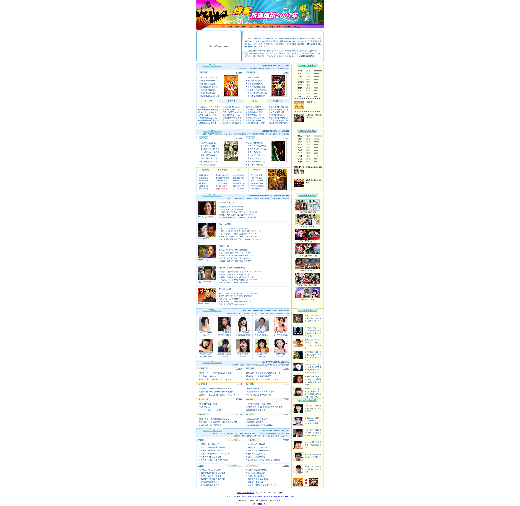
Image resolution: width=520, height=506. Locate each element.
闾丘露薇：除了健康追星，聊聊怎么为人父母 (218, 422)
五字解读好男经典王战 (257, 93)
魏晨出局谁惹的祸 (208, 93)
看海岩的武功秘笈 (222, 175)
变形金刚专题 (203, 189)
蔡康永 (300, 150)
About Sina (236, 496)
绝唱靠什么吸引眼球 (254, 120)
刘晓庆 (300, 76)
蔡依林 (300, 136)
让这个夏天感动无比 (208, 155)
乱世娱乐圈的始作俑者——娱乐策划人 (233, 218)
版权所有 (263, 504)
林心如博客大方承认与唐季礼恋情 (205, 355)
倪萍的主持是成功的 (256, 454)
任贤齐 (300, 162)
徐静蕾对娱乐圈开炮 (226, 207)
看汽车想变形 (203, 178)
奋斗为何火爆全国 (239, 189)
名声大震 (231, 101)
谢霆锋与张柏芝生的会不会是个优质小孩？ (217, 395)
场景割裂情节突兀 (257, 181)
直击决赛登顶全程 (253, 115)
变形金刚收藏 (203, 175)
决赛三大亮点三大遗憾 (208, 115)
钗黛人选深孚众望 (276, 112)
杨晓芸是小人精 (239, 183)
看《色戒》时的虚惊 (256, 155)
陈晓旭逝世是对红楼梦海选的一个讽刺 (262, 379)
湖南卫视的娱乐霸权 (231, 107)
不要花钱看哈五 (256, 178)
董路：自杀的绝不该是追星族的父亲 (214, 419)
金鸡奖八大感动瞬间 (256, 457)
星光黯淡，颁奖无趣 (256, 473)
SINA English (275, 496)
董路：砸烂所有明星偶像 (228, 304)
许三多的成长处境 (208, 143)
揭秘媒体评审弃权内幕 (231, 118)
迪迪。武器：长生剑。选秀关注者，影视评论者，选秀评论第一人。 (313, 318)
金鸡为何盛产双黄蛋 (256, 444)
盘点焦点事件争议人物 (278, 120)
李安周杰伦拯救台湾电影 (258, 479)
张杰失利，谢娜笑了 (207, 112)
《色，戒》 (251, 138)
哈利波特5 (257, 170)
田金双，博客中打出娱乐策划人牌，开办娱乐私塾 (313, 469)
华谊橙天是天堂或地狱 (257, 90)
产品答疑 (292, 496)
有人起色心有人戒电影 (257, 146)
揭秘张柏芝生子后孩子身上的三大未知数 (216, 392)
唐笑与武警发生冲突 (280, 355)
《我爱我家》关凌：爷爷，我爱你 (260, 392)
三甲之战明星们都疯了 (231, 112)
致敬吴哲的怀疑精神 (208, 158)
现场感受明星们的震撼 (231, 123)
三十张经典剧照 (221, 183)
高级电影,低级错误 (255, 158)
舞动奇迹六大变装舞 (207, 123)
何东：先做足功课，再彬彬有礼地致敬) (233, 234)
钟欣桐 (300, 156)
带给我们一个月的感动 (208, 107)
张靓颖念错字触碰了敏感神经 (212, 473)
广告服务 (244, 496)
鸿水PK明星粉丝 (226, 268)
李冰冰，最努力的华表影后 (211, 451)
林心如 (300, 147)
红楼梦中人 (278, 101)
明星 (251, 27)
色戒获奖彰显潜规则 (256, 476)
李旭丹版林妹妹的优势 (278, 110)
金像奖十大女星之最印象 (210, 476)
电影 (258, 27)
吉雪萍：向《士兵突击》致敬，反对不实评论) (235, 231)
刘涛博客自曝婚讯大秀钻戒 (205, 333)
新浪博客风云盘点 (208, 84)
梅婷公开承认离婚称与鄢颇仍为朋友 (224, 333)
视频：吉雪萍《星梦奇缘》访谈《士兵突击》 (235, 239)
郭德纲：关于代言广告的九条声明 (231, 296)
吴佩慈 (300, 139)
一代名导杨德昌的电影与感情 (258, 404)
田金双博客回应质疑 (226, 209)
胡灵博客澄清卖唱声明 (243, 355)
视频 (244, 27)
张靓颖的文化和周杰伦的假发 (212, 479)
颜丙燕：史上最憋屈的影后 (259, 451)
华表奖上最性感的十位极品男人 (213, 447)
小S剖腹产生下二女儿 (208, 404)
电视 (265, 27)
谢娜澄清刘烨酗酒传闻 (262, 355)
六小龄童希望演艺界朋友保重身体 (260, 425)
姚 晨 (300, 94)
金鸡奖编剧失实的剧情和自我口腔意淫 (264, 460)
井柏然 (300, 88)
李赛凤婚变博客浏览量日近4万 (262, 333)
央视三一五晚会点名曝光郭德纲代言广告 (233, 293)
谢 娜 (300, 91)
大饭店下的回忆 (221, 181)
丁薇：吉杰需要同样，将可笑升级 (231, 253)
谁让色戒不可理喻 (255, 165)
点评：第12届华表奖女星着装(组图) (215, 454)
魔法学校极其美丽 (257, 183)
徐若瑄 (300, 159)
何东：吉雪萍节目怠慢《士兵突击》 (232, 228)
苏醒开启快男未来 (208, 90)
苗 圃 (300, 74)
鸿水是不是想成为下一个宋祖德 (230, 283)
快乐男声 (203, 72)
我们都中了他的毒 (208, 146)
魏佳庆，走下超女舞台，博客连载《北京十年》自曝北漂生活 (313, 420)
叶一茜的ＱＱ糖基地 (207, 376)
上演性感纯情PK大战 (231, 115)
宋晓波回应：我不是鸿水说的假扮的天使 (233, 280)
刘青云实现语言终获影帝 (210, 470)
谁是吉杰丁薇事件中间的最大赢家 (231, 261)
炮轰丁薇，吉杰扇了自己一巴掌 (230, 258)
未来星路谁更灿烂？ (256, 84)
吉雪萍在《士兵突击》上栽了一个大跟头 (233, 236)
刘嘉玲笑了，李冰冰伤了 (258, 447)
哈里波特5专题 (256, 189)
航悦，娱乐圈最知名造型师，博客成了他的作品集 (313, 445)
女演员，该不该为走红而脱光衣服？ (263, 485)
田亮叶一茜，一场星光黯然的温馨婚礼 (215, 373)
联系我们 (251, 496)
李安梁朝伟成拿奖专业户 (258, 482)
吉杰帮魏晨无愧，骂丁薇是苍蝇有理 (232, 255)
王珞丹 (300, 96)
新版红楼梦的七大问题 (278, 107)
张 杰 (300, 79)
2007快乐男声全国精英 (209, 81)
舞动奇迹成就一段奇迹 (208, 110)
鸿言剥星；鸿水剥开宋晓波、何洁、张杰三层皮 (236, 272)
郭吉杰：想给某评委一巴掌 (228, 250)
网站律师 (267, 496)
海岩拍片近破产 (221, 186)
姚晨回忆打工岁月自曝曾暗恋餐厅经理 (243, 333)
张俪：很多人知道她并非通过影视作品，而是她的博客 (313, 408)
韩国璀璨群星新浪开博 (314, 167)
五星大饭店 (222, 170)
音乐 (237, 27)
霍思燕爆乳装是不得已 (209, 485)
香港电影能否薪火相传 (209, 482)
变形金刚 (205, 170)
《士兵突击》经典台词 (209, 152)
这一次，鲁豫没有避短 (231, 120)
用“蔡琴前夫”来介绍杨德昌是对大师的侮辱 (264, 407)
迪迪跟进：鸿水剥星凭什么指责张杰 (232, 277)
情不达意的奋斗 (239, 178)
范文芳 (300, 153)
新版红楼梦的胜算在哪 (278, 118)
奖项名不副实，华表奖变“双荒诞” (214, 460)
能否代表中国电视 (222, 178)
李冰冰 (300, 71)
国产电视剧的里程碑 (208, 162)
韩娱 (272, 27)
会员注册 (284, 496)
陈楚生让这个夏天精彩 (209, 87)
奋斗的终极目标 (239, 175)
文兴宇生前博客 (253, 389)
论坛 (230, 27)
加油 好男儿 (251, 72)
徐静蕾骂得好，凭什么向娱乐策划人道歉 (233, 212)
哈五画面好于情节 (257, 186)
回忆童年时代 (203, 183)
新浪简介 (228, 496)
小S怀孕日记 (204, 407)
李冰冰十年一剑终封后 (209, 444)
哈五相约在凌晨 (256, 175)
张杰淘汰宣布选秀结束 (209, 96)
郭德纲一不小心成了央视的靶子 (230, 301)
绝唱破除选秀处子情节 (255, 123)
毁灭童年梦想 (203, 181)
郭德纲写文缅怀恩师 (254, 422)
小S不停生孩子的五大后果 (210, 410)
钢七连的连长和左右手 (209, 149)
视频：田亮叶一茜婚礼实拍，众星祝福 (215, 379)
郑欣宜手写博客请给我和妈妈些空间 (280, 333)
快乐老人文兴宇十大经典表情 (258, 395)
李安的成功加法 (254, 152)
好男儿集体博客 (254, 78)
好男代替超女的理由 (256, 87)
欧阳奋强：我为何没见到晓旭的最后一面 (263, 373)
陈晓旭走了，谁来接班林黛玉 (258, 376)
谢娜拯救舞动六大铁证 (208, 120)
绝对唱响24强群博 (253, 107)
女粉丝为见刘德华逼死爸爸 (210, 425)
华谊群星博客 (310, 102)
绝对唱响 (255, 101)
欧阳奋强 (301, 82)
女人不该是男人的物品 (257, 149)
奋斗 (240, 170)
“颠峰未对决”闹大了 (277, 115)
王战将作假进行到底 (256, 96)
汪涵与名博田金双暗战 (231, 110)
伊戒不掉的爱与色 (255, 143)
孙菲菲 (300, 85)
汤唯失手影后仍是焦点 (257, 470)
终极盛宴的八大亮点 (254, 112)
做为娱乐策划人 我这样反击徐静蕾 (231, 215)
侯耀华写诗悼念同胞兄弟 (256, 419)
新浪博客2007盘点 (291, 27)
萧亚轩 (300, 145)
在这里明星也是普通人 (208, 118)
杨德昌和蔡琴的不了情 (255, 410)
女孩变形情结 (203, 186)
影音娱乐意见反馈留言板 (245, 493)
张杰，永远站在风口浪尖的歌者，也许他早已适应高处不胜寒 (313, 432)
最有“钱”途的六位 (255, 81)
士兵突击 (203, 138)
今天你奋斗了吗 (239, 181)
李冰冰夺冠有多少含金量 (210, 457)
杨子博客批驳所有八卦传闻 (224, 355)
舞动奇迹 (208, 101)
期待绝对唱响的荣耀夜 (255, 118)
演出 (278, 27)
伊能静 (300, 142)
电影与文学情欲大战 (256, 162)
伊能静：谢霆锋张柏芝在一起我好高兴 (215, 389)
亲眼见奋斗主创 (239, 186)
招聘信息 (259, 496)
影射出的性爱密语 (208, 165)
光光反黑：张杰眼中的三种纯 (229, 274)
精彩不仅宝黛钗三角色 (278, 123)
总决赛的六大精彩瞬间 (255, 110)
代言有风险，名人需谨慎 (228, 299)
